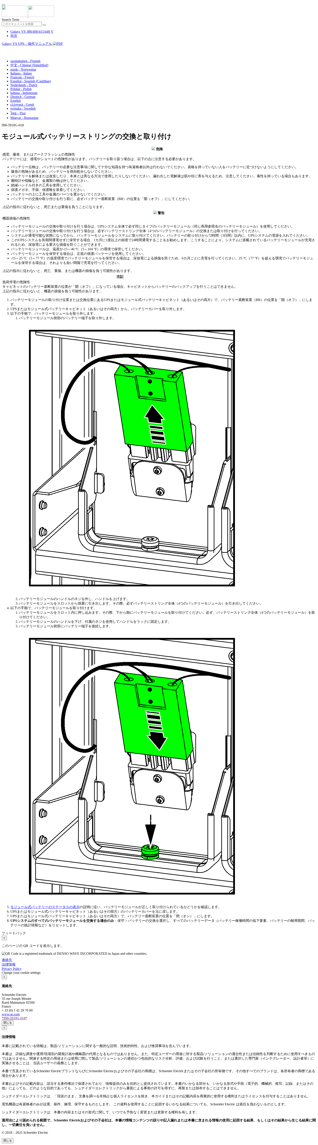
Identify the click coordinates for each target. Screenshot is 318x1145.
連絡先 (7, 960)
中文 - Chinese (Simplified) (29, 65)
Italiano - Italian (21, 73)
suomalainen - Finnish (25, 61)
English (15, 100)
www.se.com (11, 1014)
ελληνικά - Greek (22, 104)
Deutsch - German (22, 97)
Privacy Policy (12, 969)
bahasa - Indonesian (23, 93)
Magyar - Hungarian (24, 118)
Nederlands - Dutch (23, 85)
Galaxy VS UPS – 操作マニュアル (27, 44)
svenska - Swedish (23, 108)
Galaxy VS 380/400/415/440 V (31, 31)
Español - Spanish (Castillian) (30, 81)
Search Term (10, 19)
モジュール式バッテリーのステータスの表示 (45, 907)
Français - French (22, 77)
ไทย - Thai (18, 113)
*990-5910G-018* (14, 1018)
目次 (13, 35)
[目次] (3, 49)
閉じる (7, 1022)
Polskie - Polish (21, 89)
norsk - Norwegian (23, 69)
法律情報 (9, 964)
